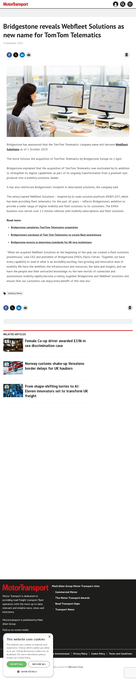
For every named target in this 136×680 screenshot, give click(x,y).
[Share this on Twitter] (15, 55)
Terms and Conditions (120, 653)
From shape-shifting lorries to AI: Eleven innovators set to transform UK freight (56, 391)
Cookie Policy (98, 653)
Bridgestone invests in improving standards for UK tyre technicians (51, 242)
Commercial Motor (66, 592)
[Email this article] (28, 55)
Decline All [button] (39, 664)
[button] (28, 671)
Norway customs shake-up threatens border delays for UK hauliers (54, 366)
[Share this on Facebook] (9, 55)
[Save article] (126, 55)
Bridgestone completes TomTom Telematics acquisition (44, 227)
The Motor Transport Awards (72, 597)
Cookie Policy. (24, 657)
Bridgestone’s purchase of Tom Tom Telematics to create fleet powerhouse (56, 234)
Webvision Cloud (75, 667)
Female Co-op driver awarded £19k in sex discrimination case (55, 343)
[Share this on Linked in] (22, 55)
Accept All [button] (16, 664)
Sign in (87, 48)
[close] (129, 48)
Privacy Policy (80, 653)
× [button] (49, 637)
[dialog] (28, 655)
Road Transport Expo (67, 603)
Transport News (64, 609)
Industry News (15, 293)
